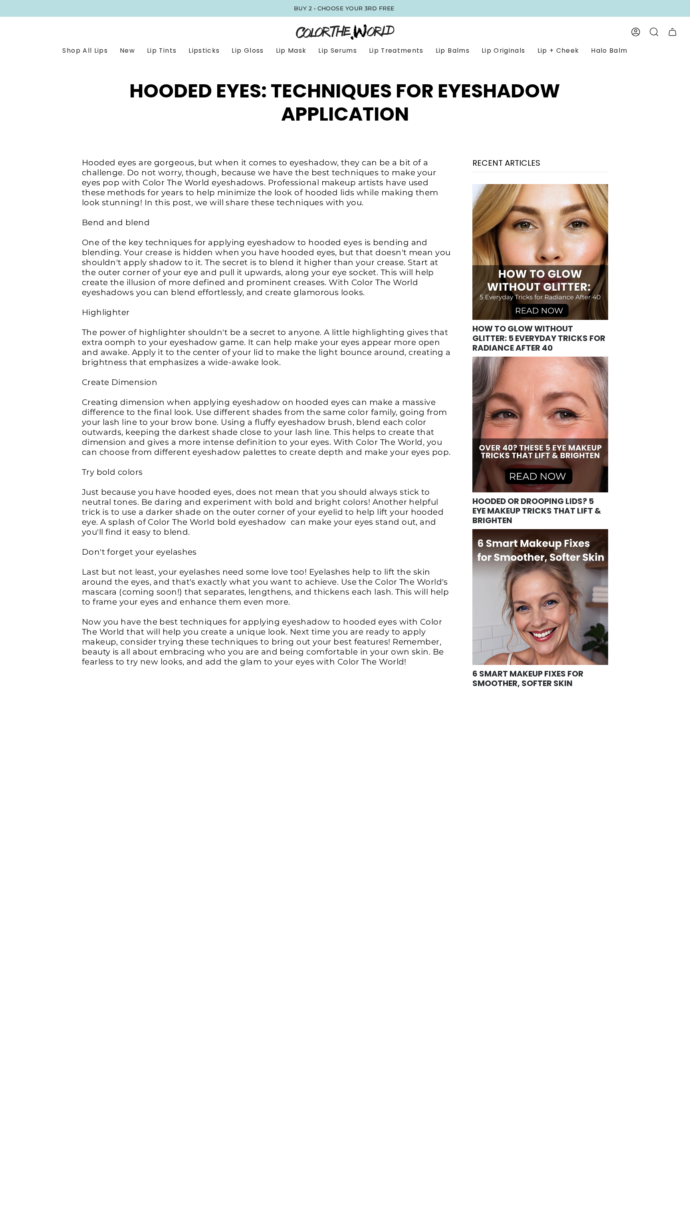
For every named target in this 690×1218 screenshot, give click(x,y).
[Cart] (672, 32)
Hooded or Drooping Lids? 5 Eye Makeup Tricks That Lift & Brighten (536, 511)
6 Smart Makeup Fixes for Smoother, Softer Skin (527, 678)
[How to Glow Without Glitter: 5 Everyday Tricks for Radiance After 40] (540, 252)
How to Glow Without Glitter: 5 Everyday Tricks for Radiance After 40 (538, 338)
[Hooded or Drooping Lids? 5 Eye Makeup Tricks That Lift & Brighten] (540, 424)
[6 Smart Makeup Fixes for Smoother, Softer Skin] (540, 597)
